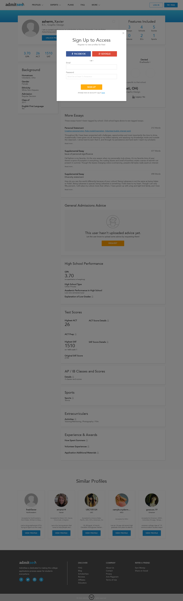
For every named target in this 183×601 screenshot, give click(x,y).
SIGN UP (91, 87)
